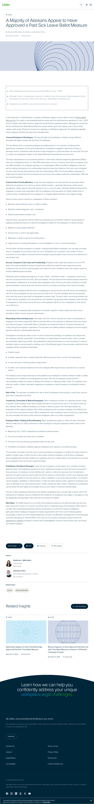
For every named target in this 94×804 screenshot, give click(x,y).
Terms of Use (53, 746)
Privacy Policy (53, 752)
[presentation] (26, 631)
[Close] (91, 800)
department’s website (14, 520)
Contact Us (10, 746)
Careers (9, 752)
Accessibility (11, 763)
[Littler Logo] (6, 4)
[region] (47, 801)
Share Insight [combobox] (12, 546)
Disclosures (52, 758)
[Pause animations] (87, 4)
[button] (7, 793)
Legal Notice (11, 758)
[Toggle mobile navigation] (91, 5)
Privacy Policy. (46, 802)
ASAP (10, 617)
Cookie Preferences (55, 763)
